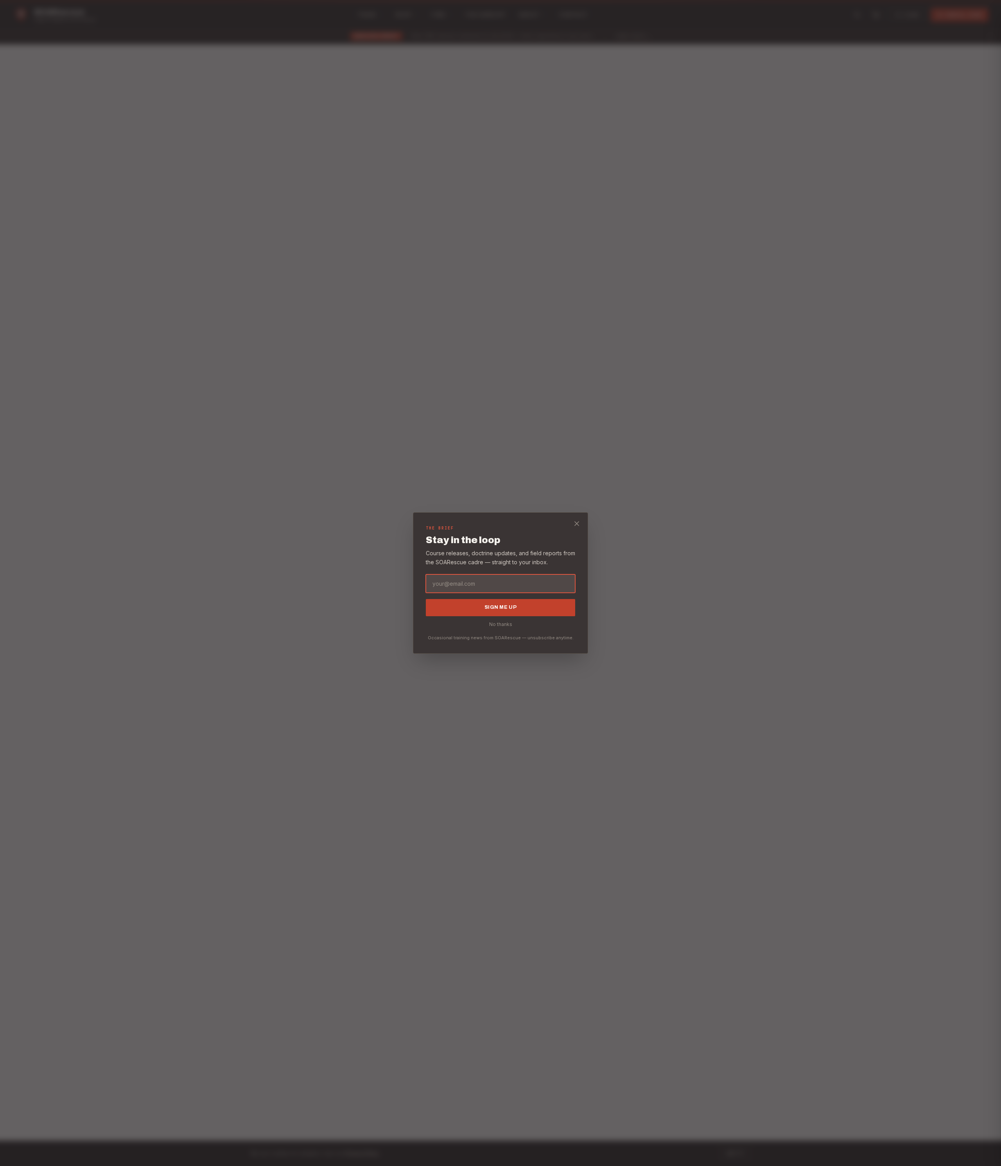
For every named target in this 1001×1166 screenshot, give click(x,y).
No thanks (500, 624)
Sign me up (500, 607)
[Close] (576, 523)
